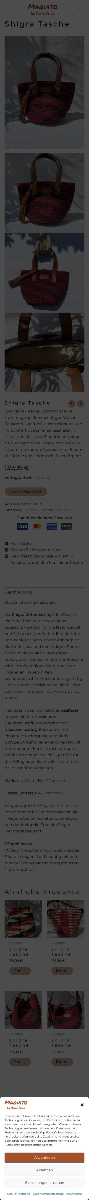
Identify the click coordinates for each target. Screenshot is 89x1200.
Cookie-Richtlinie (19, 1193)
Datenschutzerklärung (48, 1193)
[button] (82, 1105)
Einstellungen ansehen (44, 1182)
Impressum (74, 1193)
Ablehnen (44, 1170)
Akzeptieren (44, 1157)
